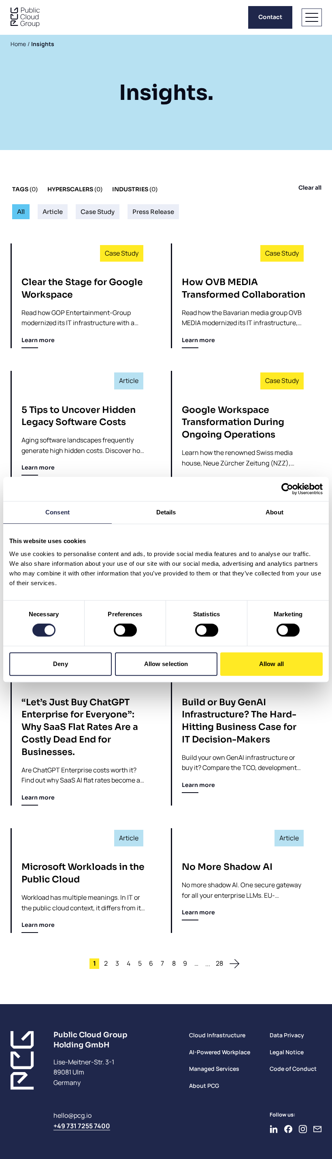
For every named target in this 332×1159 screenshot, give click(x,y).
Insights (42, 44)
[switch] (125, 630)
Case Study (98, 212)
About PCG (204, 1085)
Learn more (38, 340)
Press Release (153, 212)
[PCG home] (25, 17)
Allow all (271, 663)
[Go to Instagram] (303, 1129)
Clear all (309, 187)
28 (219, 963)
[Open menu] (311, 17)
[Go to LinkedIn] (274, 1129)
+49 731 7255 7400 (81, 1125)
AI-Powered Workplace (219, 1052)
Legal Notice (287, 1052)
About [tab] (274, 512)
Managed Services (214, 1068)
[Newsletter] (317, 1129)
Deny (60, 663)
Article (53, 212)
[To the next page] (234, 964)
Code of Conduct (293, 1068)
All (21, 212)
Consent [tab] (57, 512)
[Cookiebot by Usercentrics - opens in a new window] (287, 489)
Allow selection (166, 663)
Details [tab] (166, 512)
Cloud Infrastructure (217, 1035)
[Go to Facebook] (288, 1129)
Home (18, 44)
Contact (270, 17)
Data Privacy (287, 1035)
